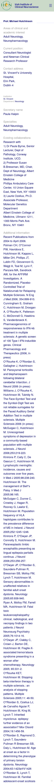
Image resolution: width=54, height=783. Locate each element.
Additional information (16, 232)
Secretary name (13, 110)
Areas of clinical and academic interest (15, 30)
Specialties (10, 121)
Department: (9, 101)
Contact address (13, 68)
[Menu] (49, 3)
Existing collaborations (17, 138)
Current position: (13, 48)
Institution (7, 96)
